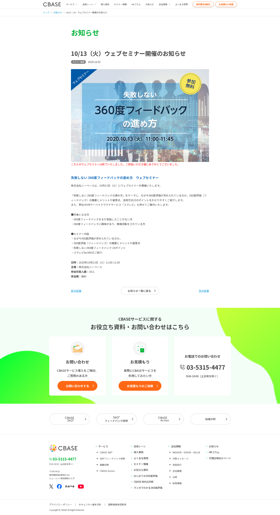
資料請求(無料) (203, 4)
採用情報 (177, 483)
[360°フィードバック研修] (116, 419)
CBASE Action (107, 470)
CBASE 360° (106, 452)
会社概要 (177, 470)
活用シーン (87, 4)
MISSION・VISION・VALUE (186, 452)
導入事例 (105, 4)
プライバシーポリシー (60, 504)
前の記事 (76, 291)
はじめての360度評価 (146, 476)
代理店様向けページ (220, 458)
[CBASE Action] (163, 419)
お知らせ (150, 4)
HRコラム (136, 4)
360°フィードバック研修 (112, 458)
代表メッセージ (180, 458)
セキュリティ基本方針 (90, 504)
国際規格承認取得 (117, 504)
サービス (103, 446)
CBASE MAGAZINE (144, 481)
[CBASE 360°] (69, 419)
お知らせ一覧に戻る (139, 291)
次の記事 (204, 291)
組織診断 (210, 419)
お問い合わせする (77, 386)
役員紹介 (177, 464)
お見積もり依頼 (226, 4)
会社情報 (163, 4)
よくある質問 (181, 4)
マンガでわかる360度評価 (148, 487)
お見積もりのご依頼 (140, 386)
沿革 (175, 477)
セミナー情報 (120, 4)
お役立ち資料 (141, 470)
